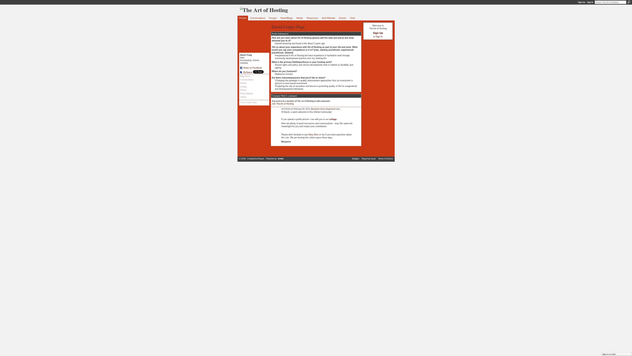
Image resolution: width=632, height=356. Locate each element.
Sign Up (581, 2)
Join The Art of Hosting (283, 104)
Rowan (261, 159)
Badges (355, 159)
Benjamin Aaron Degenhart (323, 109)
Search (629, 2)
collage (333, 119)
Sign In (590, 2)
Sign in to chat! (609, 354)
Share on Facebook (252, 68)
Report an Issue (369, 159)
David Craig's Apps (248, 102)
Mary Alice (313, 134)
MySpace (247, 72)
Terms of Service (385, 159)
